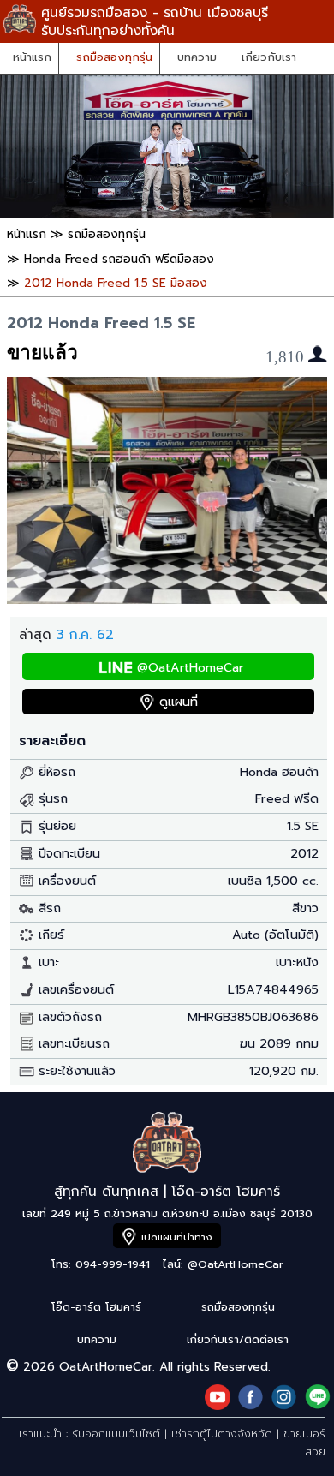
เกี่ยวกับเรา (269, 57)
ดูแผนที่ (178, 702)
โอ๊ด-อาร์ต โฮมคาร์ (96, 1307)
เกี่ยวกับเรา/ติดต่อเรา (238, 1339)
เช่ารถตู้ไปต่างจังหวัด (221, 1433)
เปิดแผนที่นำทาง (176, 1237)
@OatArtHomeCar (190, 668)
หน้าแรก (32, 57)
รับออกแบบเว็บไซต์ (116, 1433)
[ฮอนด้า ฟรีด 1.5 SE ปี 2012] (167, 599)
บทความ (197, 57)
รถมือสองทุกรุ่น (114, 57)
